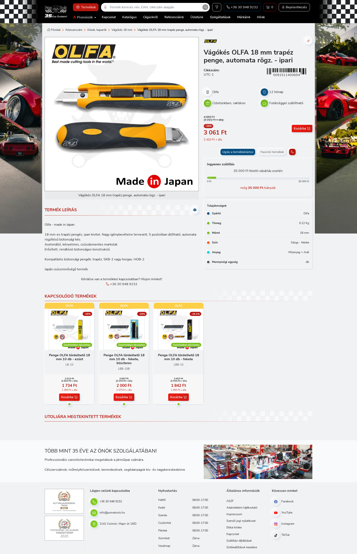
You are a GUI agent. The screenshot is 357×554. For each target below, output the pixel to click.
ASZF (230, 501)
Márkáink (243, 17)
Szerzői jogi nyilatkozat (241, 521)
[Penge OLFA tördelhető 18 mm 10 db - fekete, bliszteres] (124, 329)
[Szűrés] (216, 7)
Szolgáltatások (220, 17)
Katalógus (129, 17)
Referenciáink (174, 17)
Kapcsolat (109, 17)
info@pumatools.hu (112, 513)
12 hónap (276, 92)
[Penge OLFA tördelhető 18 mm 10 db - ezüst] (69, 329)
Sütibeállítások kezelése (241, 547)
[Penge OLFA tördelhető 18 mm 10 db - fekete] (178, 329)
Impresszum (234, 514)
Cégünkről (150, 17)
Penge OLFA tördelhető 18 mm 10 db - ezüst (69, 357)
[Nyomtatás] (195, 210)
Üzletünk (196, 17)
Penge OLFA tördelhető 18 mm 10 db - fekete (178, 357)
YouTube (286, 513)
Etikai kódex (234, 527)
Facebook (287, 501)
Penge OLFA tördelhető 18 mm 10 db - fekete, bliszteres (124, 359)
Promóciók (85, 17)
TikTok (285, 535)
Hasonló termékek (272, 152)
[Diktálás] (105, 7)
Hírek (261, 17)
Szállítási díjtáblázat (239, 541)
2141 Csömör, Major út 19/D (117, 524)
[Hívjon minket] (292, 152)
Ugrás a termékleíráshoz (237, 152)
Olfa (215, 92)
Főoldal (56, 30)
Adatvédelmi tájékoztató (241, 508)
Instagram (287, 524)
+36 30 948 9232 (123, 284)
